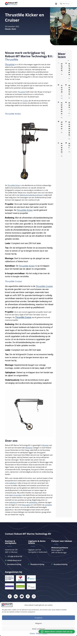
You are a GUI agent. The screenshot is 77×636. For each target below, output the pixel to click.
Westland (28, 448)
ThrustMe (11, 59)
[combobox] (65, 4)
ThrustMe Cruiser (13, 281)
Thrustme (10, 64)
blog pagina (26, 505)
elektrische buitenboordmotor (31, 195)
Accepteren (38, 618)
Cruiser (25, 100)
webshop (12, 483)
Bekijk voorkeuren (38, 629)
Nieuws (8, 29)
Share (14, 29)
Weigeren (38, 623)
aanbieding (33, 502)
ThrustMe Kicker (13, 113)
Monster (45, 445)
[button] (56, 632)
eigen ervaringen (15, 495)
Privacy (32, 633)
